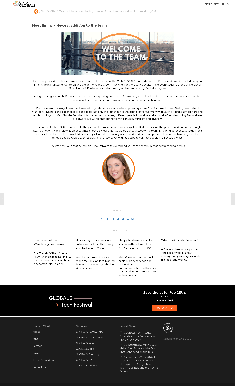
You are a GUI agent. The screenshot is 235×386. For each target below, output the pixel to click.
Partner (37, 346)
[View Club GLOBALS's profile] (36, 11)
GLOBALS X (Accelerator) (91, 337)
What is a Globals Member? (179, 240)
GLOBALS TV (84, 359)
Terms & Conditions (45, 360)
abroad (79, 11)
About (36, 331)
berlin (88, 11)
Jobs (35, 338)
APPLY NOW (212, 4)
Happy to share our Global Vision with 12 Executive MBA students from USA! (136, 244)
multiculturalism (140, 11)
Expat (108, 11)
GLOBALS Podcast (87, 365)
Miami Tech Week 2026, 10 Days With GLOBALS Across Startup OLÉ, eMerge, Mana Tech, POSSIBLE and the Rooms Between (139, 364)
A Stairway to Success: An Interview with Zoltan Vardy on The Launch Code (95, 244)
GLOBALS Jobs (85, 348)
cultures (98, 11)
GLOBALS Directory (88, 354)
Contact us (39, 367)
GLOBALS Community (89, 332)
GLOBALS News (85, 343)
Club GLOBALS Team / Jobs (57, 11)
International (121, 11)
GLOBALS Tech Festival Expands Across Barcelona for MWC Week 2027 (138, 336)
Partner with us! (164, 307)
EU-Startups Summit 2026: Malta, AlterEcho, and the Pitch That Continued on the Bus (138, 348)
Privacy (37, 353)
